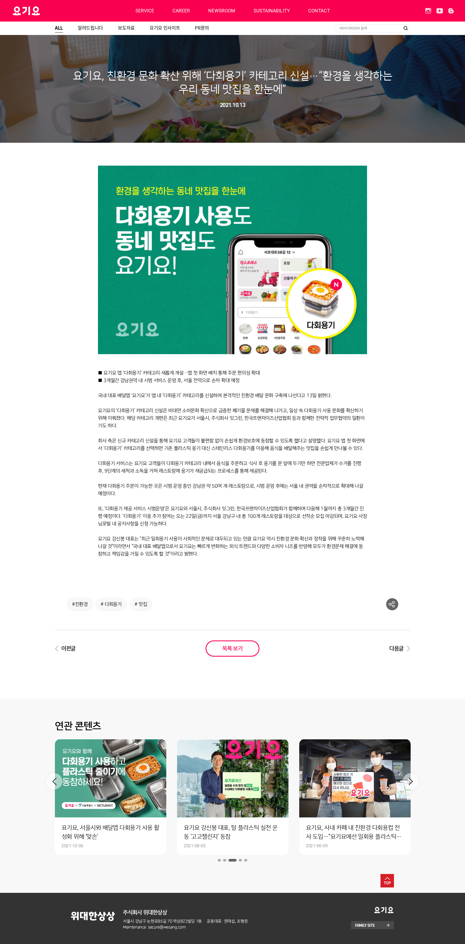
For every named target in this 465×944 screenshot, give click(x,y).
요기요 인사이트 (165, 27)
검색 (405, 28)
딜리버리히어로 (40, 11)
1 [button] (219, 860)
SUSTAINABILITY (271, 10)
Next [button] (411, 781)
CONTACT (319, 10)
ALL (59, 27)
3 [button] (232, 860)
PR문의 (202, 27)
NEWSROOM (221, 10)
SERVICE (144, 10)
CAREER (181, 10)
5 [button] (245, 860)
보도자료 (126, 27)
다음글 (396, 649)
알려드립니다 (90, 27)
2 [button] (224, 860)
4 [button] (240, 860)
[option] (111, 797)
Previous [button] (54, 781)
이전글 (68, 649)
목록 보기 (232, 649)
